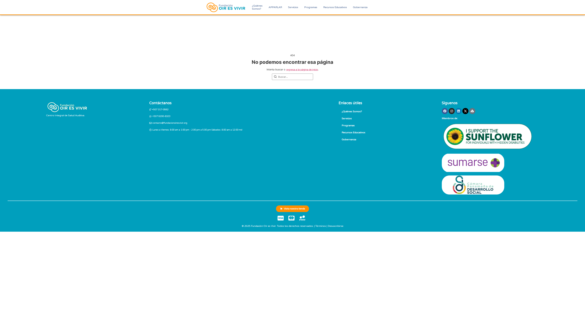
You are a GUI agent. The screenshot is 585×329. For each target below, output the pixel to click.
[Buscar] (275, 77)
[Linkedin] (459, 111)
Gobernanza (360, 7)
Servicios (293, 7)
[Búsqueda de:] (292, 77)
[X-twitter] (465, 111)
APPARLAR (275, 7)
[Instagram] (452, 111)
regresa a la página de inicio (302, 69)
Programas (310, 7)
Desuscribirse (335, 226)
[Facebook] (445, 111)
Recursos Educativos (335, 7)
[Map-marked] (472, 111)
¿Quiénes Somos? (257, 7)
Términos (320, 226)
